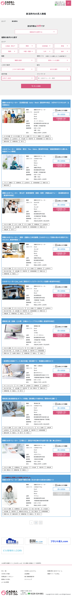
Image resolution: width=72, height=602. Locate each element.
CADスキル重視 (7, 224)
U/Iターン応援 (17, 224)
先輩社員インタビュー (7, 576)
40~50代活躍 (16, 136)
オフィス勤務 (26, 136)
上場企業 (47, 136)
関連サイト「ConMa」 (54, 574)
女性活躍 (17, 227)
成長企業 (49, 467)
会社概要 (26, 574)
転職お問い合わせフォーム (55, 571)
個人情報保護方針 (29, 576)
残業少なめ (48, 138)
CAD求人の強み (5, 574)
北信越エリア (32, 563)
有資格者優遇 (39, 138)
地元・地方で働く (36, 508)
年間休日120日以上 (23, 511)
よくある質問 (5, 582)
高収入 (41, 353)
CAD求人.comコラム (30, 571)
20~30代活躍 (7, 136)
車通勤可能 (15, 141)
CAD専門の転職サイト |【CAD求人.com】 (12, 563)
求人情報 (25, 563)
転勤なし (14, 273)
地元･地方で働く (8, 227)
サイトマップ (28, 579)
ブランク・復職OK (37, 136)
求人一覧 (3, 571)
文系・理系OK (33, 388)
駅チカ (22, 141)
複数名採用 (6, 141)
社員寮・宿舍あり (16, 353)
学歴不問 (31, 138)
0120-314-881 (61, 5)
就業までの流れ (5, 579)
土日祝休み (15, 138)
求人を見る (61, 114)
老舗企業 (6, 229)
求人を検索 (37, 86)
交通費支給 (6, 138)
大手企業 (23, 138)
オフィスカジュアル (19, 268)
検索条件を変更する (36, 32)
